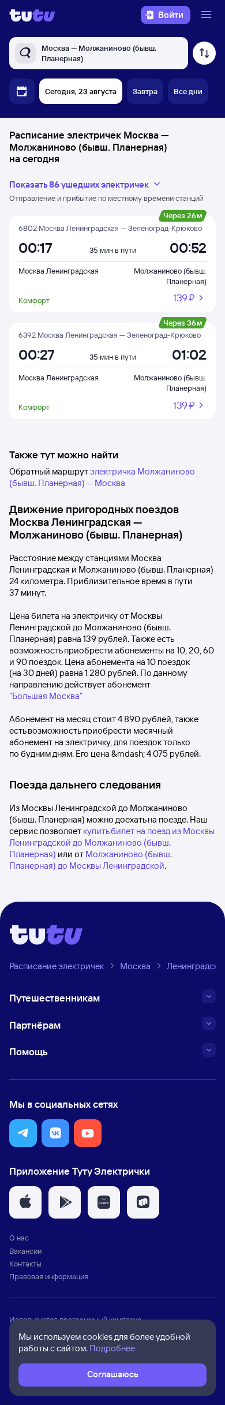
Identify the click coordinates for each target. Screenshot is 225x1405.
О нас (19, 1237)
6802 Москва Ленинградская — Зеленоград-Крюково (110, 228)
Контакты (25, 1263)
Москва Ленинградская (58, 270)
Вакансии (25, 1250)
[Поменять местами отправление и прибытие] (204, 53)
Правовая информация (48, 1276)
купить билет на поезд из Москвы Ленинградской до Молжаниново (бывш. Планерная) (112, 842)
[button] (23, 1133)
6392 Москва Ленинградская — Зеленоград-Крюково (109, 334)
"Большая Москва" (45, 695)
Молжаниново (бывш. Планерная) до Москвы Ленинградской (90, 860)
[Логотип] (32, 15)
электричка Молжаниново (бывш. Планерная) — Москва (102, 477)
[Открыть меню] (208, 15)
